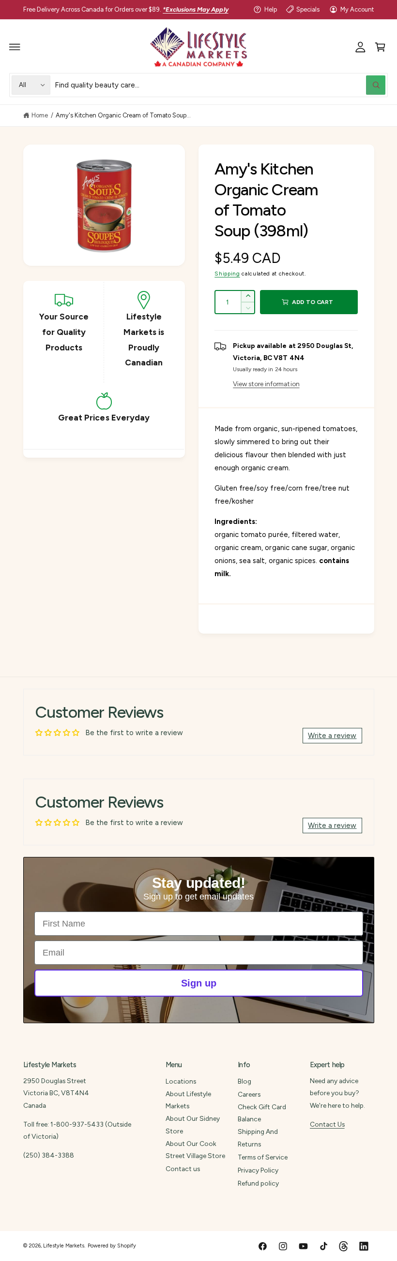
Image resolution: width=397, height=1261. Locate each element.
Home (39, 115)
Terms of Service (263, 1157)
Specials (308, 9)
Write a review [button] (332, 735)
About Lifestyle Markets (188, 1100)
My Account (357, 9)
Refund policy (258, 1183)
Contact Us (327, 1124)
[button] (15, 47)
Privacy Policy (258, 1170)
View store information (266, 384)
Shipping (227, 273)
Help (270, 9)
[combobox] (220, 85)
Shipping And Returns (258, 1137)
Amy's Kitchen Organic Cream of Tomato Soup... (123, 115)
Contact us (183, 1169)
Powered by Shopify (112, 1246)
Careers (249, 1094)
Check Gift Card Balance (262, 1113)
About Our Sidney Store (193, 1124)
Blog (244, 1081)
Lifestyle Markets (63, 1246)
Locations (181, 1081)
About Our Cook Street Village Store (195, 1150)
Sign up (198, 983)
